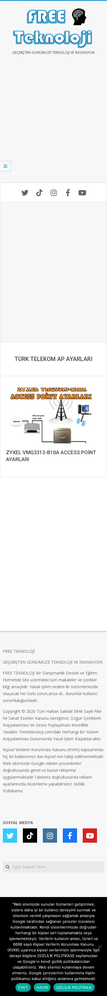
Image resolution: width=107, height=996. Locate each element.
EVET (23, 987)
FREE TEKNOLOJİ (19, 651)
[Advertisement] (53, 122)
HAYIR (42, 987)
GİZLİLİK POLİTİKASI (74, 987)
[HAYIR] (100, 946)
